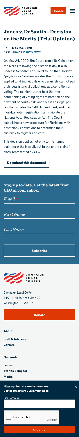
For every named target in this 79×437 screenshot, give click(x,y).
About (8, 331)
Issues (8, 365)
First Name (14, 214)
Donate (58, 10)
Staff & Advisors (15, 339)
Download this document (26, 162)
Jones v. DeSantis (26, 52)
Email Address (11, 398)
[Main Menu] (72, 11)
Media (8, 376)
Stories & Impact (15, 371)
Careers (9, 345)
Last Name (14, 229)
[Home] (20, 11)
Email (9, 198)
